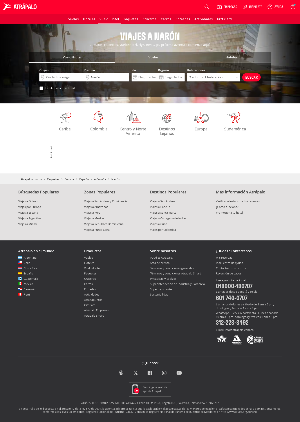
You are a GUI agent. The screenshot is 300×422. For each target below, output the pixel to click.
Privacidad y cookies (163, 279)
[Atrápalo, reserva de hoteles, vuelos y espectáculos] (20, 7)
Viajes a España (28, 213)
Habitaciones (196, 70)
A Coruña (100, 179)
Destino (89, 70)
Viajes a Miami (27, 224)
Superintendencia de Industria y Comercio (177, 284)
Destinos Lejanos (167, 131)
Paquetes (53, 179)
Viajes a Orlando (28, 201)
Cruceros (90, 279)
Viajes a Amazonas (96, 207)
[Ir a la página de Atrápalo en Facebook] (150, 373)
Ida (134, 70)
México (28, 284)
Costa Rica (30, 268)
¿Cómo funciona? (227, 207)
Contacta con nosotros (231, 268)
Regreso (163, 70)
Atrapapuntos (93, 300)
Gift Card (90, 305)
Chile (27, 263)
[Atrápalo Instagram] (164, 373)
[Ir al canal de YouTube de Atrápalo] (179, 373)
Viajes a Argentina (29, 218)
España (84, 179)
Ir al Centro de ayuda (229, 263)
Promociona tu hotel (229, 213)
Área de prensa (160, 263)
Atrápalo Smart (94, 315)
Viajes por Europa (29, 207)
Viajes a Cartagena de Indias (168, 218)
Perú (27, 294)
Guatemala (31, 279)
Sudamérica (235, 129)
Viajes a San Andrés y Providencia (105, 201)
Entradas (90, 289)
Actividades (91, 294)
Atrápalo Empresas (96, 310)
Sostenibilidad (159, 294)
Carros (88, 284)
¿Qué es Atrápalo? (161, 258)
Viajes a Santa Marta (163, 213)
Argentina (30, 258)
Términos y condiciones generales (172, 268)
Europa (201, 129)
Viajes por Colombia (163, 230)
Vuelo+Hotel (92, 268)
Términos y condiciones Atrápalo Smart (175, 273)
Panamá (29, 289)
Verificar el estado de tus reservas (238, 201)
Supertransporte (161, 289)
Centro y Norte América (133, 131)
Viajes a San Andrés (162, 201)
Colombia (99, 129)
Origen (44, 70)
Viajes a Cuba (158, 224)
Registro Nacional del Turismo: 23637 (110, 412)
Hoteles (89, 263)
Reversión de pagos (228, 273)
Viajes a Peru (92, 213)
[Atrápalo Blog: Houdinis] (121, 372)
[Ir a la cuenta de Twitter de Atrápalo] (135, 373)
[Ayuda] (275, 6)
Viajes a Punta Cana (97, 230)
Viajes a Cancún (160, 207)
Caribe (65, 129)
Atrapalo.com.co (31, 179)
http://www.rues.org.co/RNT (239, 412)
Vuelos (88, 258)
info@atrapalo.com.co (239, 330)
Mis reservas (224, 258)
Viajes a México (94, 218)
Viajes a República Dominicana (103, 224)
